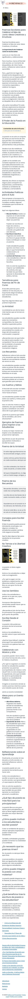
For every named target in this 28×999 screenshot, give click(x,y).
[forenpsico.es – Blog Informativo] (13, 3)
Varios (4, 989)
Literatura (5, 981)
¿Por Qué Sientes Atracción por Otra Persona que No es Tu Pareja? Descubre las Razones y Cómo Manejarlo (13, 955)
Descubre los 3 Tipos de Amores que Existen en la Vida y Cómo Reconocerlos (13, 935)
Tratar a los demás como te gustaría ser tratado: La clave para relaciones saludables (13, 968)
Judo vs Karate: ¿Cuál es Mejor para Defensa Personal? (13, 973)
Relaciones (6, 984)
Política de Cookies (16, 997)
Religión (5, 986)
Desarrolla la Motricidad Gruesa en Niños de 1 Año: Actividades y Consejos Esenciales (13, 947)
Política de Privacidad (14, 995)
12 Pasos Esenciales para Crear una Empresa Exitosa (13, 962)
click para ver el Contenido (12, 131)
